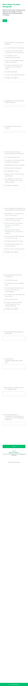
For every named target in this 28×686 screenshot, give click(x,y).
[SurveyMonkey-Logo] (14, 452)
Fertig (14, 446)
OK (4, 20)
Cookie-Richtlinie (17, 462)
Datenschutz (10, 462)
